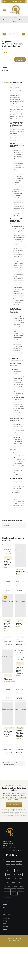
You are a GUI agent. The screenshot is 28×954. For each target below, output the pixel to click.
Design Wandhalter (7, 675)
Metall (20, 878)
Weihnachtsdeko (16, 763)
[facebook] (4, 855)
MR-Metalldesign (8, 841)
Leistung (5, 926)
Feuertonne (9, 870)
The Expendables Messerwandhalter (9, 679)
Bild (13, 863)
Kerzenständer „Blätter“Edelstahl (22, 572)
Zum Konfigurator (14, 804)
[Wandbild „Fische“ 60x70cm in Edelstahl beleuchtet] (20, 713)
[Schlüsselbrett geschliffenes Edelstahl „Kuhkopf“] (7, 713)
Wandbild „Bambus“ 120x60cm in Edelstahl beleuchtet (7, 563)
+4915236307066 (12, 848)
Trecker (6, 890)
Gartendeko (20, 569)
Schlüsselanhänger (9, 727)
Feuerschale (18, 866)
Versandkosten (7, 585)
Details (10, 589)
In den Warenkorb (19, 59)
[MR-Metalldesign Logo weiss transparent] (15, 4)
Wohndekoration (8, 764)
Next (23, 33)
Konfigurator (6, 921)
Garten (8, 874)
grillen (19, 874)
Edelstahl (9, 866)
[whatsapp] (10, 855)
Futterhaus (18, 870)
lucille (14, 878)
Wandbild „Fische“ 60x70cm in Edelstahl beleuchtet (20, 733)
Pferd (20, 882)
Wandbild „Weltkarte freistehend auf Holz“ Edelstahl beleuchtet (19, 669)
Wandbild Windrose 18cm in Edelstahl (7, 624)
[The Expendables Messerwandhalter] (7, 661)
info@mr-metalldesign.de (14, 850)
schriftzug (7, 886)
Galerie (5, 929)
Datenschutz (6, 914)
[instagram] (7, 855)
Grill (14, 874)
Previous (4, 33)
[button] (14, 67)
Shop (16, 17)
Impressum (6, 901)
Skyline (15, 886)
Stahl (21, 886)
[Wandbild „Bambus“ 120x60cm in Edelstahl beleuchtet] (7, 549)
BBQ (8, 863)
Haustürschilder (16, 1)
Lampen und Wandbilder (7, 557)
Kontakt (5, 911)
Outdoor (14, 882)
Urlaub (13, 890)
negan (7, 882)
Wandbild (14, 893)
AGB (4, 907)
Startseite (11, 17)
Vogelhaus (20, 890)
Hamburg (8, 878)
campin (19, 863)
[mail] (13, 855)
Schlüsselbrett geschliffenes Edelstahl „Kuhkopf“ (8, 732)
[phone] (16, 855)
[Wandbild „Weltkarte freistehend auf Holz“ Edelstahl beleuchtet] (20, 655)
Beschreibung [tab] (6, 82)
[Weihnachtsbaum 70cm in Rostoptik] (20, 605)
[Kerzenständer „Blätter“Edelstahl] (20, 555)
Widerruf (5, 904)
